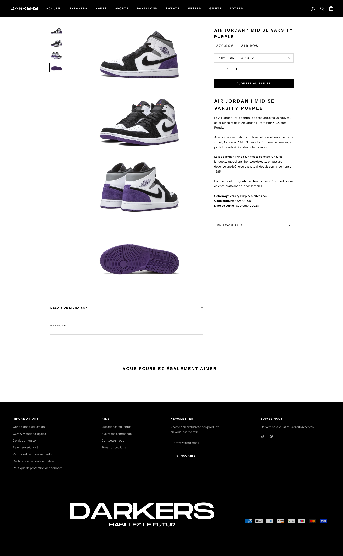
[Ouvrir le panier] (331, 8)
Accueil (53, 8)
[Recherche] (322, 8)
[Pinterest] (271, 436)
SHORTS (122, 8)
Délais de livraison (25, 440)
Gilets (215, 8)
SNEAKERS (78, 8)
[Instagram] (262, 436)
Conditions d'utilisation (29, 427)
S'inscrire (186, 455)
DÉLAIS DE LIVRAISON (69, 307)
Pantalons (147, 8)
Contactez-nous (113, 440)
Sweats (173, 8)
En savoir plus (230, 225)
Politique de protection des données (37, 468)
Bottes (236, 8)
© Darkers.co (28, 521)
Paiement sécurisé (25, 447)
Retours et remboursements (32, 454)
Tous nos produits (114, 447)
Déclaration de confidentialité (33, 461)
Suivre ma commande (117, 434)
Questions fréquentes (116, 427)
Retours (58, 325)
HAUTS (101, 8)
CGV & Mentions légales (29, 434)
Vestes (194, 8)
